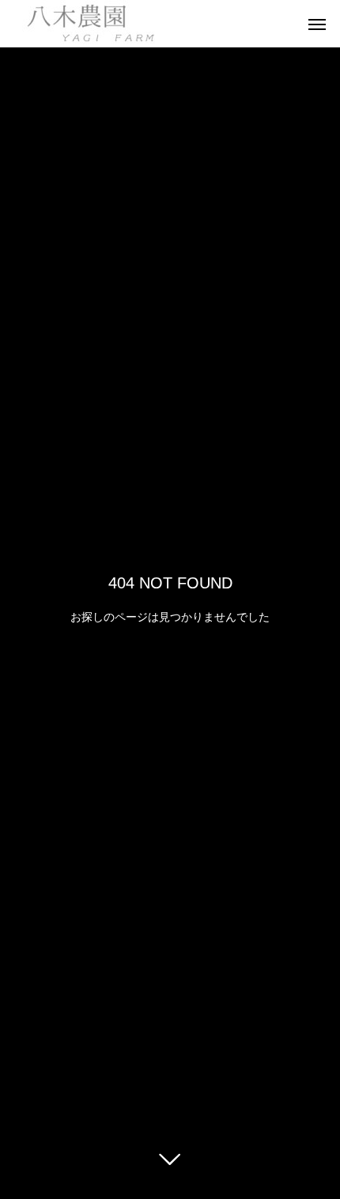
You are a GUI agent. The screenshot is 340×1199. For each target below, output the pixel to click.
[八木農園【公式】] (87, 23)
